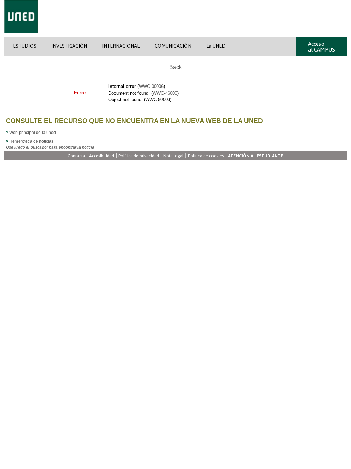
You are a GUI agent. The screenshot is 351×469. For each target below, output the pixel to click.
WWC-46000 (165, 93)
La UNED (216, 46)
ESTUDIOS (24, 46)
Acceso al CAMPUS (321, 47)
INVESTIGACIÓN (69, 46)
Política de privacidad (138, 156)
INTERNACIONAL (121, 46)
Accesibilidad (101, 156)
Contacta (76, 156)
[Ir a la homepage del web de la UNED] (21, 36)
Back (175, 67)
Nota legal (173, 156)
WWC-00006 (151, 86)
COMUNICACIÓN (173, 46)
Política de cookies (206, 156)
